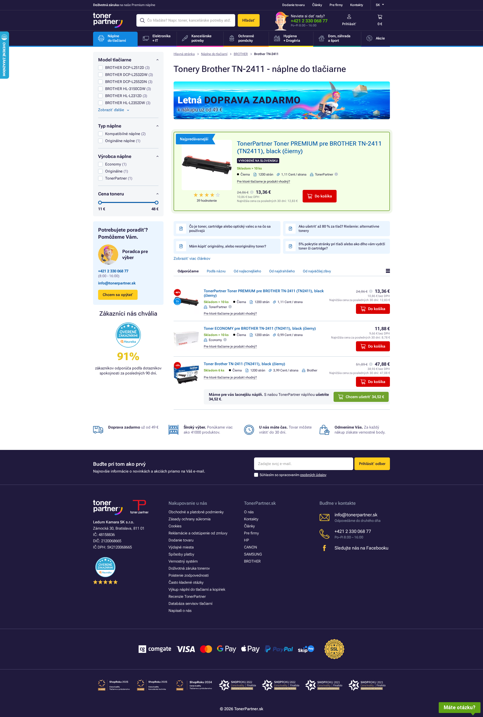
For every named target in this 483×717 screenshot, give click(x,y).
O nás (249, 512)
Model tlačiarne (114, 59)
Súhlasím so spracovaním (293, 475)
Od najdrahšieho (282, 271)
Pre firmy (336, 5)
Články (317, 5)
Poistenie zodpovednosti (189, 575)
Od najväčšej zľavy (317, 271)
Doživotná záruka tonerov (189, 568)
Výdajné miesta (181, 547)
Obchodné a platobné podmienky (196, 512)
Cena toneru (111, 193)
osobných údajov (313, 475)
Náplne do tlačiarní (214, 54)
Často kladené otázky (186, 582)
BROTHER (241, 54)
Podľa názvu (216, 271)
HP (246, 540)
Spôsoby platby (181, 554)
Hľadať (248, 20)
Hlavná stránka (184, 54)
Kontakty (356, 5)
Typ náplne (109, 126)
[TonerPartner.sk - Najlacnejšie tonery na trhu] (108, 20)
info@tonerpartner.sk (117, 283)
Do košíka (323, 196)
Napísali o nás (180, 610)
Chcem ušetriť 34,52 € (365, 397)
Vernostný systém (183, 561)
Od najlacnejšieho (247, 271)
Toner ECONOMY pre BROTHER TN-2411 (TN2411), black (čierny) (260, 328)
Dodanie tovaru (293, 5)
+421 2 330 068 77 (309, 20)
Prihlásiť (349, 24)
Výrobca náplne (114, 156)
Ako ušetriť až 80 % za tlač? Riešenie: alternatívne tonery (339, 228)
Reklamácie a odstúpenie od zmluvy (198, 533)
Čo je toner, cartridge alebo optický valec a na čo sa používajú (230, 228)
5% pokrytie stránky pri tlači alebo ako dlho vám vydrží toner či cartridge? (342, 246)
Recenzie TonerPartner (187, 596)
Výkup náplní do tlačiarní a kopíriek (197, 589)
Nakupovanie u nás (188, 503)
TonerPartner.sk (260, 503)
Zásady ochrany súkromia (190, 519)
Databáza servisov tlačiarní (190, 603)
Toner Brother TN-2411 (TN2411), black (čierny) (244, 364)
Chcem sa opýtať (118, 294)
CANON (250, 547)
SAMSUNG (253, 554)
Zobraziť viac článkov (192, 258)
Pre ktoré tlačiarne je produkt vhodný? (263, 181)
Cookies (175, 526)
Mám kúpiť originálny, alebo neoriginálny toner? (227, 246)
